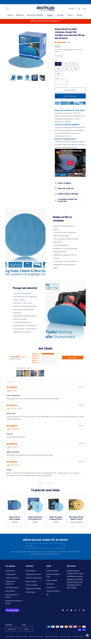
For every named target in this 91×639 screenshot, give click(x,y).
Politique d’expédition (78, 636)
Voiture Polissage (10, 591)
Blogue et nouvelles (51, 580)
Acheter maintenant (70, 96)
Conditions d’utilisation (65, 636)
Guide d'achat (50, 584)
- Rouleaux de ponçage (11, 578)
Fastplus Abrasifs (72, 571)
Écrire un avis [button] (73, 357)
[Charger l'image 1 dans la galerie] (13, 78)
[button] (7, 8)
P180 (74, 64)
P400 (75, 68)
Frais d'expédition (67, 49)
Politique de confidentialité (51, 636)
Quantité (57, 78)
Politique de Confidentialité (33, 588)
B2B (47, 594)
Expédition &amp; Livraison (33, 574)
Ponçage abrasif (9, 570)
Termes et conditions (32, 585)
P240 (58, 68)
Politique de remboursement (34, 578)
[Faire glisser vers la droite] (47, 78)
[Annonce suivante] (85, 2)
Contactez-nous (50, 587)
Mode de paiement (31, 570)
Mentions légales (30, 592)
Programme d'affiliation (53, 591)
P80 (58, 64)
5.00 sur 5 (23, 356)
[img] (12, 387)
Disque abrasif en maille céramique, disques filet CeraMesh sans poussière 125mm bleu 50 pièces (14, 518)
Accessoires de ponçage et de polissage (13, 602)
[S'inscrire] (62, 545)
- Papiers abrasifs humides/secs (10, 582)
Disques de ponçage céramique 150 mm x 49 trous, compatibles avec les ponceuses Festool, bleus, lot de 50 (56, 518)
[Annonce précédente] (6, 2)
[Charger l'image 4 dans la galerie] (35, 78)
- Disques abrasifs (10, 574)
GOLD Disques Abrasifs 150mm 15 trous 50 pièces (76, 518)
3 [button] (45, 483)
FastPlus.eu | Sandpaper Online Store (18, 636)
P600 (58, 73)
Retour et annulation (31, 581)
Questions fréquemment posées (53, 575)
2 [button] (42, 483)
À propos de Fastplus (52, 570)
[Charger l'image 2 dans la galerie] (20, 78)
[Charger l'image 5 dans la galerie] (42, 78)
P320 (66, 68)
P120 (66, 64)
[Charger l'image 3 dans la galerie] (27, 78)
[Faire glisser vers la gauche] (7, 78)
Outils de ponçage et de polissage (11, 596)
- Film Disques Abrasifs (11, 587)
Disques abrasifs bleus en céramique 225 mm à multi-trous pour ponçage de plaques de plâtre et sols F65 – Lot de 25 (35, 518)
